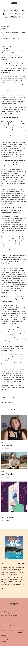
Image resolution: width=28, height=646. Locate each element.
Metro (15, 22)
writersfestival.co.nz (7, 402)
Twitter (20, 632)
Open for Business (8, 474)
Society (3, 626)
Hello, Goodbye (7, 445)
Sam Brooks (5, 477)
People (2, 442)
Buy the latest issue (7, 589)
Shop (3, 635)
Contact (12, 626)
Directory (24, 3)
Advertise (12, 628)
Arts (2, 514)
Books (3, 28)
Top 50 (3, 632)
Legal (11, 630)
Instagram (20, 628)
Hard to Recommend (9, 517)
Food (2, 628)
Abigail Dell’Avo (6, 448)
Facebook (20, 630)
